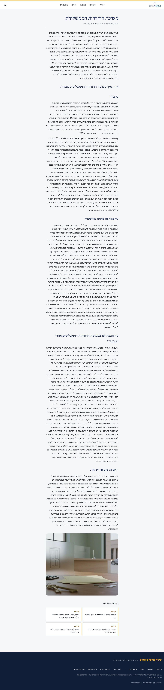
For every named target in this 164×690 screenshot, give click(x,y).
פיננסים (93, 5)
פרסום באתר (104, 669)
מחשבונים (64, 5)
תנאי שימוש (92, 669)
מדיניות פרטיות (79, 669)
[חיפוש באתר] (5, 5)
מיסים (74, 5)
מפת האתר (116, 669)
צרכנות (83, 5)
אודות (102, 5)
